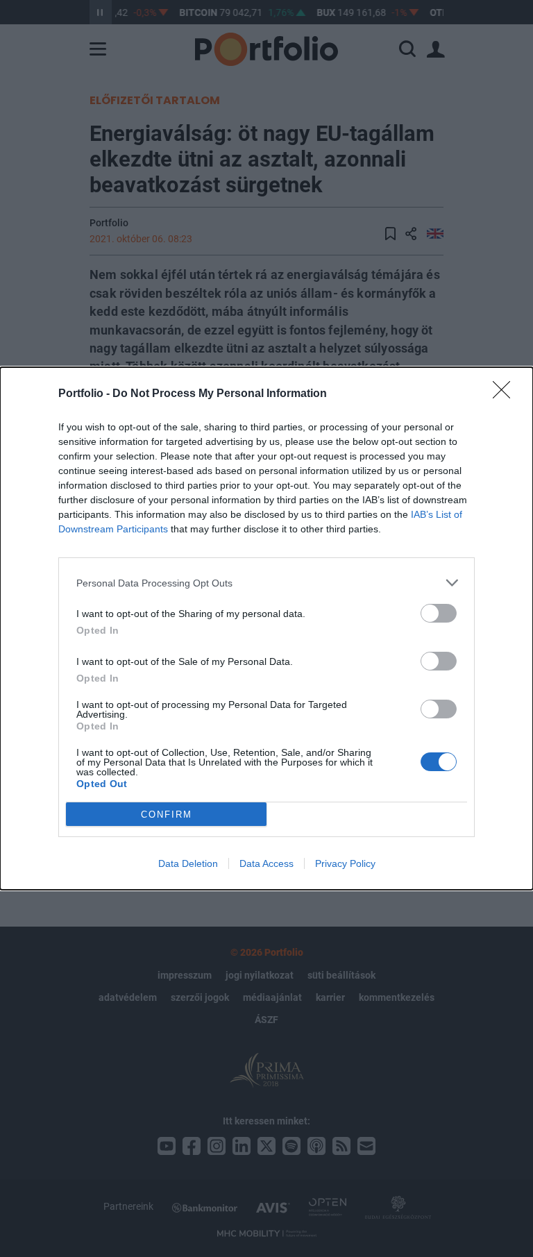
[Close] (506, 394)
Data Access (266, 863)
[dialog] (266, 628)
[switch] (439, 613)
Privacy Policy (345, 863)
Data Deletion (188, 863)
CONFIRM (166, 814)
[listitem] (266, 582)
